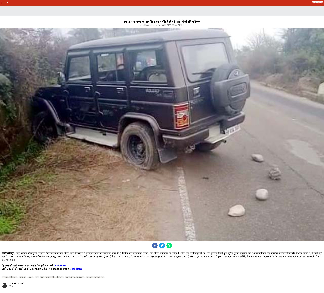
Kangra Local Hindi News (74, 277)
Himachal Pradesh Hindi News (51, 277)
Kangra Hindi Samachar (95, 277)
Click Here (60, 265)
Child (30, 277)
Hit (37, 277)
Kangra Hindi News (9, 277)
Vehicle (22, 277)
